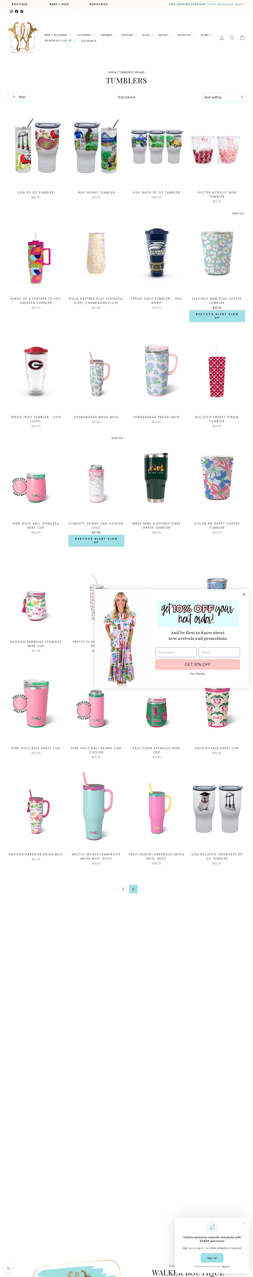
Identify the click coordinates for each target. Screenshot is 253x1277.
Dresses (107, 35)
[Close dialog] (244, 594)
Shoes (163, 35)
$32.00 (217, 308)
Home (205, 35)
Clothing (84, 35)
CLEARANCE (89, 40)
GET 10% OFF (198, 664)
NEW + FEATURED (56, 35)
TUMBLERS (125, 72)
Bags (146, 35)
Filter (21, 97)
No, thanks (197, 673)
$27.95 (96, 533)
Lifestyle (184, 35)
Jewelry (127, 35)
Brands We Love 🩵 (58, 40)
